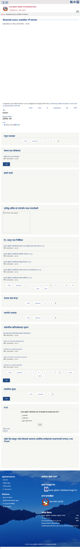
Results (5, 431)
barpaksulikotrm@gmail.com (50, 523)
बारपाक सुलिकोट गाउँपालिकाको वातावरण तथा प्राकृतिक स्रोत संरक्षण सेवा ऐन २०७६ (24, 246)
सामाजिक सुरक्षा (6, 483)
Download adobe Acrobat (59, 103)
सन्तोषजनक (25, 418)
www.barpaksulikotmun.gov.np (51, 520)
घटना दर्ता (5, 480)
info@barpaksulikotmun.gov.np (51, 526)
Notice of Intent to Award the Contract (15, 357)
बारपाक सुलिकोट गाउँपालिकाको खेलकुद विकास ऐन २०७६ (17, 262)
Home (3, 14)
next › (38, 288)
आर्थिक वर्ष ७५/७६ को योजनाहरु (11, 156)
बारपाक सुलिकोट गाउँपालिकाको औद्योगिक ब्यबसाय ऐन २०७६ (18, 254)
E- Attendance (7, 489)
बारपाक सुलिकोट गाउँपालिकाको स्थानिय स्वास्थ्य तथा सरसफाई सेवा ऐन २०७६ (22, 270)
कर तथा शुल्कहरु (7, 506)
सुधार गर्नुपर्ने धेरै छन (27, 421)
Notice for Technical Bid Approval (14, 341)
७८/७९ (4, 122)
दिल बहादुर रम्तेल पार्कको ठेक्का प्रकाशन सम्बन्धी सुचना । (17, 333)
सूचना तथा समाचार (7, 116)
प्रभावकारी (25, 415)
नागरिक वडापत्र (7, 486)
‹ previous (35, 141)
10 (66, 285)
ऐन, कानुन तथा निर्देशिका (9, 503)
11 (73, 285)
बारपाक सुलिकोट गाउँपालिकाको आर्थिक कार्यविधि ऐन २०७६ (18, 278)
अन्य (6, 164)
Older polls (6, 428)
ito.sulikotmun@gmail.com (69, 526)
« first (25, 141)
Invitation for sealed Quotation (13, 349)
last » (46, 288)
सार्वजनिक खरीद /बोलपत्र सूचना (11, 500)
